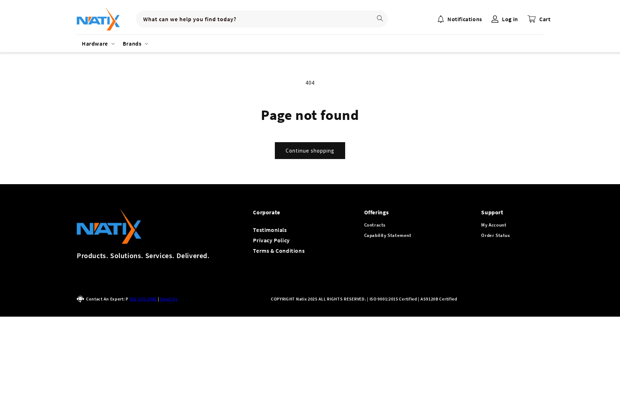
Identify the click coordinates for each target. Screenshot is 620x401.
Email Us (169, 299)
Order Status (495, 235)
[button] (97, 43)
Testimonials (270, 229)
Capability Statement (388, 235)
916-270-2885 (143, 299)
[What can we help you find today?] (380, 18)
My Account (493, 225)
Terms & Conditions (279, 250)
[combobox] (262, 19)
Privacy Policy (271, 240)
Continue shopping (310, 150)
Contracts (375, 225)
